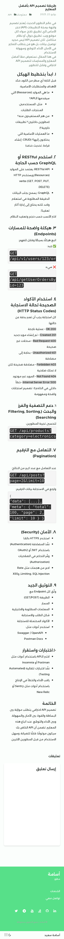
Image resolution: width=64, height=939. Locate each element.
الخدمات (55, 891)
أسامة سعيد (52, 935)
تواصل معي (53, 898)
